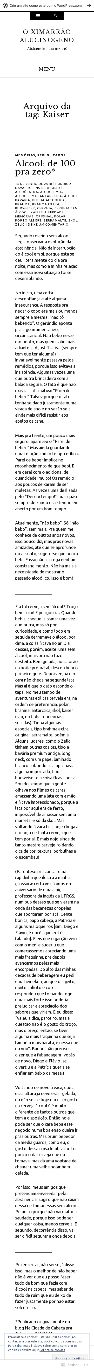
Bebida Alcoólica (48, 200)
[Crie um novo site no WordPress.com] (47, 5)
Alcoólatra (26, 191)
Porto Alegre (28, 220)
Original (44, 216)
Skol (72, 220)
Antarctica (51, 196)
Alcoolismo (26, 196)
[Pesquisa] (55, 16)
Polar (60, 216)
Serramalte (55, 220)
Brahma (22, 204)
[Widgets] (38, 16)
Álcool (71, 196)
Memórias (25, 155)
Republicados (51, 155)
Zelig (20, 224)
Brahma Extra (46, 204)
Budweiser (25, 208)
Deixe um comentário (48, 224)
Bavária (22, 200)
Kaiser (37, 212)
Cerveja (44, 208)
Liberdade (54, 212)
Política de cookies (52, 1350)
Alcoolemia (51, 191)
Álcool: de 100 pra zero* (45, 167)
